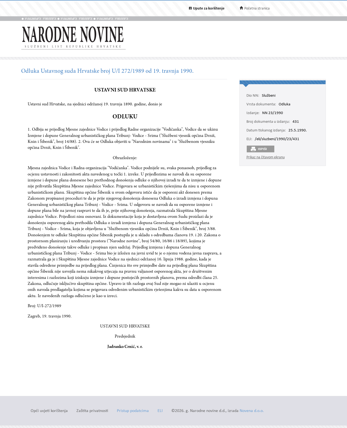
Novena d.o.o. (252, 411)
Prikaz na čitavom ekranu (265, 157)
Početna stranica (257, 9)
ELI (160, 411)
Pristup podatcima (133, 411)
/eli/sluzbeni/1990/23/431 (277, 139)
